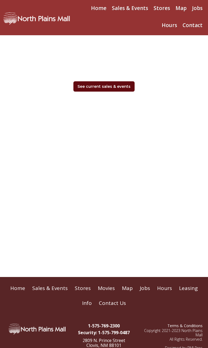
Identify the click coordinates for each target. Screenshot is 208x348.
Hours (169, 25)
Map (181, 8)
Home (98, 8)
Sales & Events (130, 8)
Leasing (188, 288)
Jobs (197, 8)
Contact (193, 25)
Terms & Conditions (185, 325)
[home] (36, 17)
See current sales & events (104, 86)
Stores (162, 8)
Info (87, 303)
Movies (106, 288)
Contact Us (112, 303)
